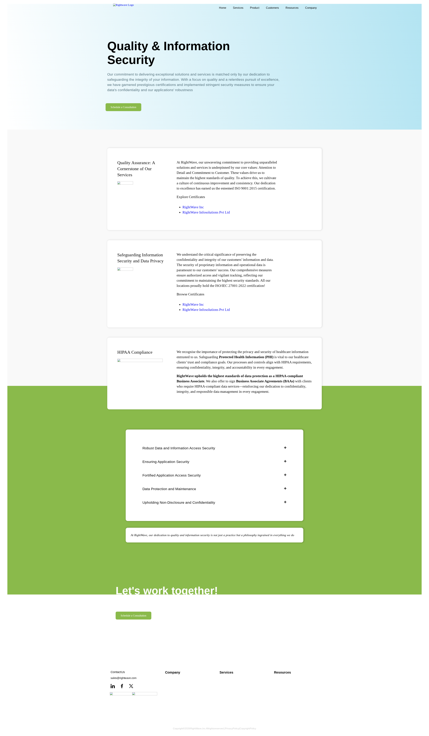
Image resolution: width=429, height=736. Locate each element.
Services (238, 7)
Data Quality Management (238, 685)
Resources (292, 7)
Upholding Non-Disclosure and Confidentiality (178, 502)
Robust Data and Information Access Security (178, 448)
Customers (272, 7)
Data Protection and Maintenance (169, 489)
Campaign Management (238, 678)
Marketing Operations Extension (238, 699)
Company (311, 7)
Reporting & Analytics (238, 706)
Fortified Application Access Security (171, 475)
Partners (184, 685)
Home (222, 7)
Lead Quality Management (238, 692)
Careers (184, 706)
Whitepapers (293, 678)
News (184, 699)
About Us (184, 678)
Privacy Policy (232, 728)
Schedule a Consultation (123, 107)
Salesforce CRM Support (238, 713)
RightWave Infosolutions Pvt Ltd (206, 212)
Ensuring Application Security (165, 462)
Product (254, 7)
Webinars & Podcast (293, 685)
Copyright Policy (248, 728)
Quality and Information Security (184, 692)
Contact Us (184, 713)
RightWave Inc (193, 207)
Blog (293, 692)
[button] (214, 448)
